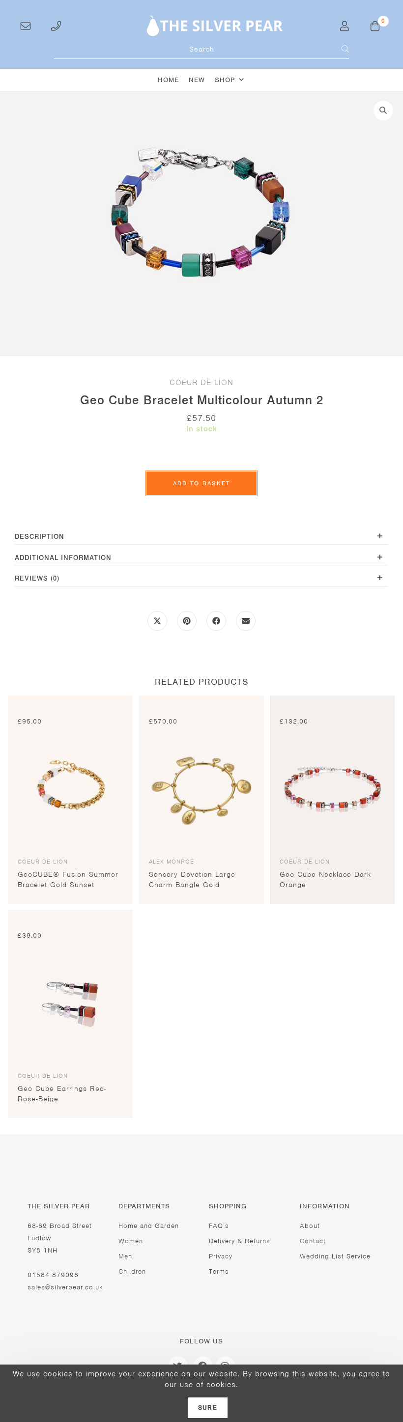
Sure (207, 1407)
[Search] (339, 49)
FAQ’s (219, 1226)
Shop (225, 80)
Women (130, 1241)
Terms (219, 1271)
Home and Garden (148, 1226)
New (197, 80)
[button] (383, 110)
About (310, 1226)
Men (125, 1256)
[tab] (201, 537)
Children (132, 1271)
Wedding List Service (335, 1256)
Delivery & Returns (239, 1241)
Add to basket (201, 483)
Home (168, 80)
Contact (313, 1241)
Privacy (220, 1256)
